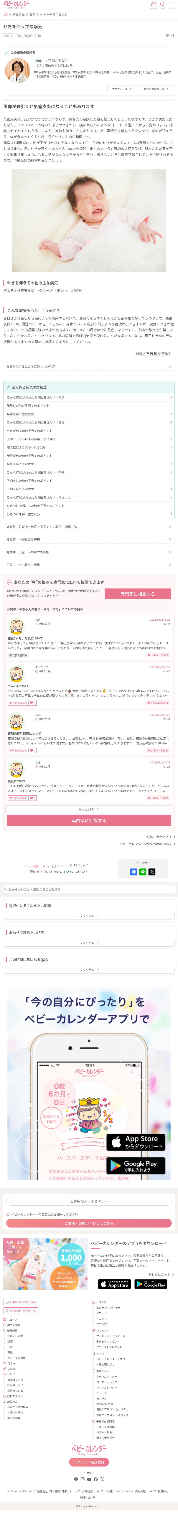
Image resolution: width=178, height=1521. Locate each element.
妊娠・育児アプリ (159, 837)
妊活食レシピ (15, 1390)
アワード (101, 1313)
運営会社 (42, 1491)
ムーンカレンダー (106, 1376)
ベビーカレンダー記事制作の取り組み (145, 844)
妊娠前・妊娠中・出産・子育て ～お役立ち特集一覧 (42, 526)
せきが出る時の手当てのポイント (29, 430)
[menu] (171, 5)
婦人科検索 (13, 1418)
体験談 (11, 1369)
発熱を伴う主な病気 (20, 414)
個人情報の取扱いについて (65, 1491)
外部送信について (92, 1491)
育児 (32, 14)
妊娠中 (11, 1341)
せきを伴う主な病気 (54, 14)
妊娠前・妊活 (15, 1336)
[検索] (162, 5)
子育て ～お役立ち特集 (23, 564)
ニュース (12, 1319)
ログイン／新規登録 (89, 1462)
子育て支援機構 (105, 1427)
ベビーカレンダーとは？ (21, 1491)
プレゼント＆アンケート (110, 1336)
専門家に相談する (137, 594)
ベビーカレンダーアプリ (110, 1359)
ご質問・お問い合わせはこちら (89, 1223)
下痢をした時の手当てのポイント (29, 480)
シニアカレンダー (106, 1387)
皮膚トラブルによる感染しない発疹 (31, 366)
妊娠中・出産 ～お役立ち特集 (28, 552)
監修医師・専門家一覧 (23, 1310)
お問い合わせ (87, 1497)
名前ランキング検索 (108, 1307)
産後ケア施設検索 (17, 1407)
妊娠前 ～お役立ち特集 (23, 539)
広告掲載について (145, 1491)
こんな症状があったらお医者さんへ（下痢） (37, 472)
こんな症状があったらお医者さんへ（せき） (37, 422)
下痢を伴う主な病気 (20, 489)
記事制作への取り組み (23, 1302)
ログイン (69, 871)
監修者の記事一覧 (154, 89)
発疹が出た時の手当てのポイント (29, 455)
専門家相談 (13, 1325)
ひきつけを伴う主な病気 (23, 514)
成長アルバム (15, 1396)
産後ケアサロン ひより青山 (112, 1409)
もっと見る (86, 809)
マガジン (101, 1318)
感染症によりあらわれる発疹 (26, 447)
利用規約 (163, 1491)
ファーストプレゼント (109, 1347)
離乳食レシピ (15, 1379)
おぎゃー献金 (104, 1432)
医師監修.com (104, 1404)
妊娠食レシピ (15, 1385)
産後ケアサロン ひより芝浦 (112, 1415)
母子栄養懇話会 (105, 1437)
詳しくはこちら (159, 1274)
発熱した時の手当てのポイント (28, 405)
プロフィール (120, 89)
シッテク (101, 1393)
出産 (10, 1347)
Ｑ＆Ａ (11, 1363)
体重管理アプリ (105, 1364)
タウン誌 (101, 1324)
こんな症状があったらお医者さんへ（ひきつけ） (40, 497)
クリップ (81, 865)
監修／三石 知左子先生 (153, 353)
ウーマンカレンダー (108, 1382)
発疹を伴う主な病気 (20, 464)
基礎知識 (18, 14)
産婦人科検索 (15, 1412)
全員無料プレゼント (108, 1341)
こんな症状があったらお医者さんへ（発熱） (37, 397)
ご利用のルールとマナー (89, 1201)
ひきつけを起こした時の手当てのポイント (35, 505)
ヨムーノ (101, 1398)
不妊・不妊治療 (16, 1358)
